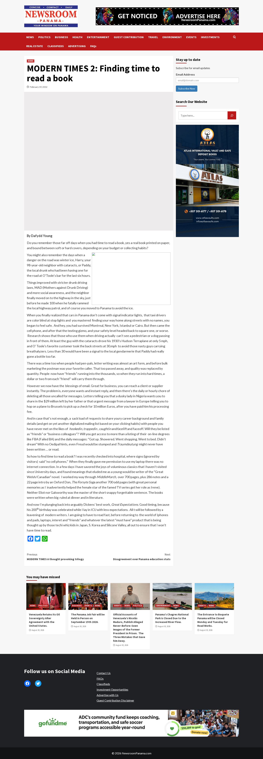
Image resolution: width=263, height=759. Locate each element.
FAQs (93, 46)
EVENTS (191, 37)
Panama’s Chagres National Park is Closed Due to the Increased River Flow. (172, 618)
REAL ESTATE (34, 46)
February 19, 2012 (38, 87)
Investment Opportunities (112, 689)
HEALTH (77, 37)
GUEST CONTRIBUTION (129, 37)
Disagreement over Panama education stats (141, 557)
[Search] (234, 37)
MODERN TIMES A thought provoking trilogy (55, 557)
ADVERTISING (77, 46)
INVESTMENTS (210, 37)
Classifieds (103, 684)
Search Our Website (191, 101)
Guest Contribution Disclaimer (115, 700)
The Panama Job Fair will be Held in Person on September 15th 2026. (88, 618)
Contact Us (104, 673)
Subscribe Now (186, 88)
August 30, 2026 (38, 630)
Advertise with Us (107, 695)
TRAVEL (153, 37)
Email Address (185, 74)
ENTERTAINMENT (98, 37)
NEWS (30, 37)
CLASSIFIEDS (55, 46)
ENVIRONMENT (172, 37)
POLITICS (44, 37)
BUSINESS (61, 37)
